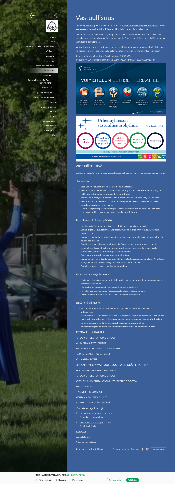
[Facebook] (142, 449)
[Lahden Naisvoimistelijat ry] (38, 26)
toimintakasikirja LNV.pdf (91, 422)
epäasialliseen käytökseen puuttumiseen (122, 244)
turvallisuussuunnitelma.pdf (93, 413)
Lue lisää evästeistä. (76, 475)
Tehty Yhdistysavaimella (158, 449)
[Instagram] (147, 449)
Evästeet (135, 449)
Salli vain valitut (115, 480)
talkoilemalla (147, 308)
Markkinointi (77, 480)
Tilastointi (62, 480)
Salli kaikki (132, 480)
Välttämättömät (45, 480)
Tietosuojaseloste (121, 449)
